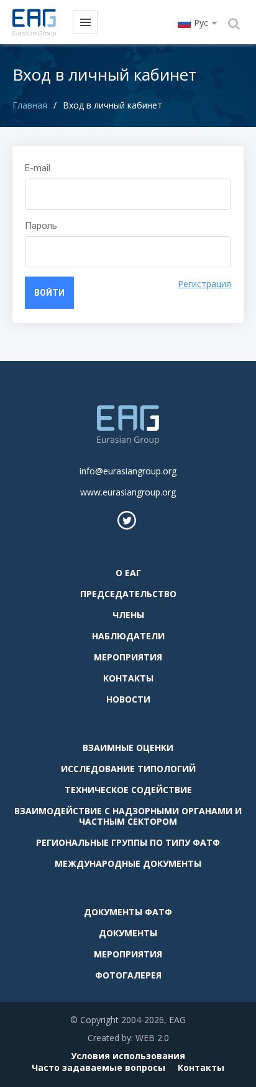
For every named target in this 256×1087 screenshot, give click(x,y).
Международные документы (128, 863)
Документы (128, 933)
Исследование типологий (128, 768)
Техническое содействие (128, 790)
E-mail (37, 168)
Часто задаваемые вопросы (98, 1067)
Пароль (41, 225)
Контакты (128, 678)
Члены (128, 615)
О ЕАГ (128, 573)
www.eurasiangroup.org (128, 492)
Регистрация (204, 284)
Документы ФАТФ (128, 912)
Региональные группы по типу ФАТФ (128, 842)
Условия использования (128, 1056)
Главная (29, 105)
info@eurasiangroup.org (128, 471)
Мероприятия (128, 657)
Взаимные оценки (128, 747)
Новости (128, 699)
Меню (85, 22)
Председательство (128, 594)
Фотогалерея (128, 975)
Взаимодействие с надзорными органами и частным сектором (128, 816)
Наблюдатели (128, 636)
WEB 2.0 (152, 1038)
